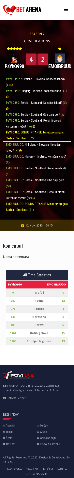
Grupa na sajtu (47, 438)
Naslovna (14, 469)
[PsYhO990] (14, 58)
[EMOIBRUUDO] (60, 58)
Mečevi (43, 425)
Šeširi (8, 438)
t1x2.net (10, 444)
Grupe (43, 432)
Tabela (9, 432)
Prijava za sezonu (49, 444)
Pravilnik (10, 425)
